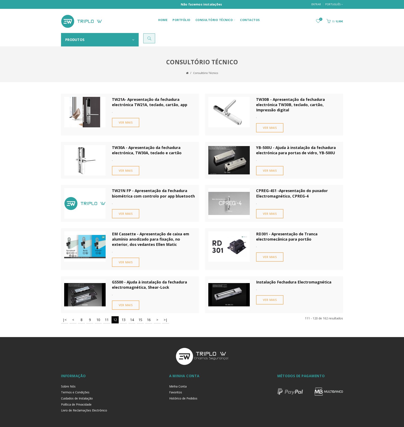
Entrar (316, 4)
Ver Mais (126, 122)
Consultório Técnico (205, 73)
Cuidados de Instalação (77, 398)
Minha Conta (178, 386)
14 (132, 320)
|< (64, 320)
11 (107, 320)
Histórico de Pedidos (183, 398)
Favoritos (175, 392)
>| (165, 320)
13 (123, 320)
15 (140, 320)
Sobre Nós (68, 386)
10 (98, 320)
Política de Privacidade (76, 404)
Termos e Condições (75, 392)
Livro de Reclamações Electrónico (84, 410)
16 (149, 320)
